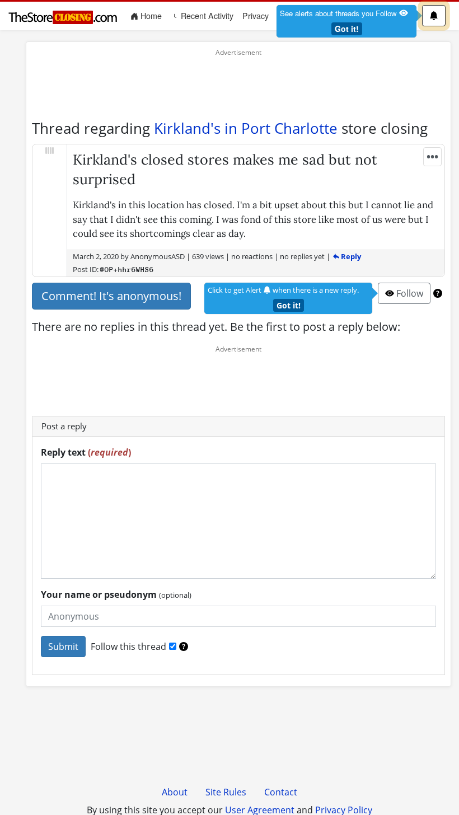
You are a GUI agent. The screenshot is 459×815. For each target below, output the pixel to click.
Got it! (347, 28)
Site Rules (225, 792)
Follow (408, 293)
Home (152, 15)
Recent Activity (206, 15)
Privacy (255, 15)
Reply (350, 256)
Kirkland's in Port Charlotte (246, 128)
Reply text (86, 452)
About (175, 792)
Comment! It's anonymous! (111, 295)
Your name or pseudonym (116, 594)
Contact (280, 792)
